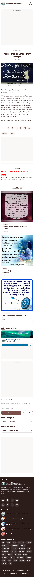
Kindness (14, 548)
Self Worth (21, 542)
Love (14, 542)
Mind (9, 560)
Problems (22, 560)
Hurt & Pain (5, 551)
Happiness (14, 551)
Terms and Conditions (18, 570)
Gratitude (28, 557)
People (12, 133)
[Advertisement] (17, 28)
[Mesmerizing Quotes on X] (3, 505)
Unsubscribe (27, 413)
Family (15, 560)
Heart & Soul (5, 545)
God (10, 563)
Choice (25, 554)
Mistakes (21, 551)
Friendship (5, 557)
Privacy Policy (6, 570)
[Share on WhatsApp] (8, 128)
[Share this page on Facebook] (30, 345)
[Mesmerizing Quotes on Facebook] (3, 500)
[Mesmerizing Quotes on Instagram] (16, 128)
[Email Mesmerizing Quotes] (17, 505)
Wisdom (23, 545)
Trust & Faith (5, 548)
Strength (29, 551)
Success (4, 563)
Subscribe (11, 413)
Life (3, 542)
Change (12, 557)
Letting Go (22, 548)
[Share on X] (21, 128)
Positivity (28, 542)
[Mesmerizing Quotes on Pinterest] (12, 500)
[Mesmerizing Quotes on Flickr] (12, 505)
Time (28, 548)
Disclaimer (28, 570)
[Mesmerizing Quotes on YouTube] (17, 500)
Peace (3, 554)
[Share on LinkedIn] (25, 128)
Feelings (10, 554)
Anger (3, 560)
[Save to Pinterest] (29, 128)
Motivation (17, 50)
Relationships (15, 545)
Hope (28, 560)
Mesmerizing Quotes (13, 340)
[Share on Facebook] (12, 128)
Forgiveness (20, 557)
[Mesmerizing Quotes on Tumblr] (7, 505)
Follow (15, 345)
